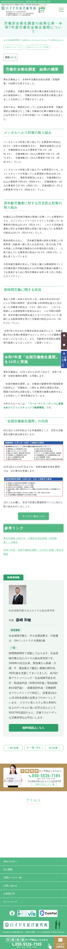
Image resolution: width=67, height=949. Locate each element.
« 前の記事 (13, 748)
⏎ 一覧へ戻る (34, 748)
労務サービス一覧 (12, 877)
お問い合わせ (10, 885)
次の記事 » (54, 748)
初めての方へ (10, 861)
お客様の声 (9, 893)
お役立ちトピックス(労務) (37, 47)
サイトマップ (10, 902)
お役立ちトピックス (13, 47)
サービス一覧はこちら (33, 516)
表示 (13, 57)
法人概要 (8, 869)
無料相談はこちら (33, 727)
